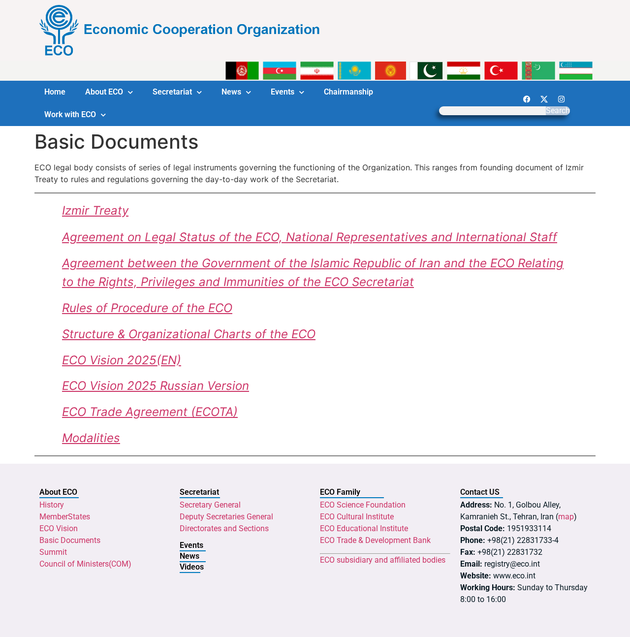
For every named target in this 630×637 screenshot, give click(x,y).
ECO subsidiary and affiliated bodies (382, 560)
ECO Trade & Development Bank (375, 540)
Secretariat (172, 91)
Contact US (480, 492)
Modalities (91, 438)
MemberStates (64, 516)
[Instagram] (561, 99)
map (566, 516)
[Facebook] (526, 99)
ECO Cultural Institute (357, 516)
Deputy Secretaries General (226, 516)
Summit (53, 552)
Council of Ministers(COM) (85, 564)
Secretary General (210, 505)
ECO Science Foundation (363, 505)
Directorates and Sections (224, 528)
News (231, 91)
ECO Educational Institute (364, 528)
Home (54, 91)
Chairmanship (348, 91)
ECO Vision (58, 528)
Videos (192, 567)
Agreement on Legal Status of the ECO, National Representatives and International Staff (309, 237)
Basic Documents (69, 540)
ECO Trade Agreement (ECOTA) (150, 412)
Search (558, 110)
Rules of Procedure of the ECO (147, 308)
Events (282, 91)
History (51, 505)
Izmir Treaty (95, 210)
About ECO (104, 91)
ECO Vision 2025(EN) (121, 360)
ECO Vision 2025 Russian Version (155, 386)
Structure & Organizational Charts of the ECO (188, 334)
